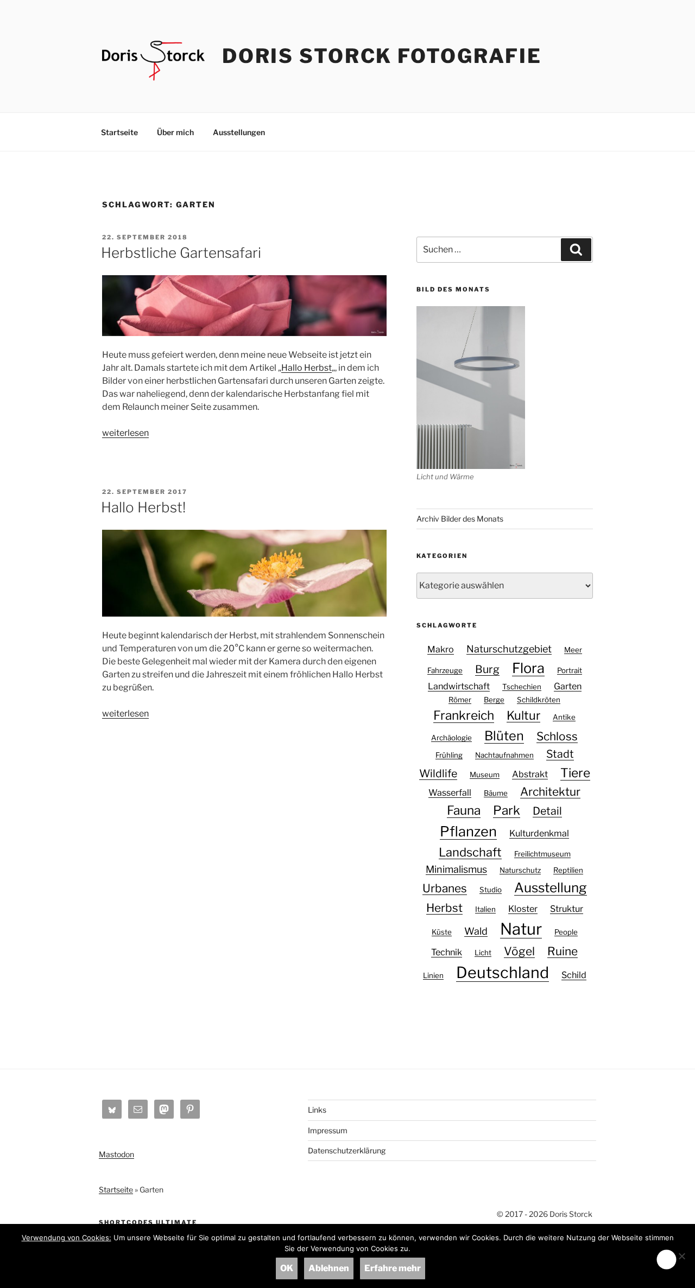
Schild (573, 974)
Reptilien (568, 870)
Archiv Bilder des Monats (459, 518)
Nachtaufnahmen (504, 755)
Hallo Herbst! (143, 507)
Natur (521, 928)
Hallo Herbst (306, 368)
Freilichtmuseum (542, 853)
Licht (483, 952)
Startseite (119, 132)
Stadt (560, 753)
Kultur (523, 715)
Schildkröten (538, 699)
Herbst (444, 908)
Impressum (328, 1130)
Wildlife (438, 773)
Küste (442, 932)
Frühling (449, 755)
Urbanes (444, 888)
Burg (487, 669)
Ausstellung (550, 888)
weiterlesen (125, 433)
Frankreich (463, 715)
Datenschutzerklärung (347, 1150)
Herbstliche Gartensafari (181, 252)
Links (317, 1109)
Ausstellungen (239, 132)
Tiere (575, 773)
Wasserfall (449, 792)
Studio (490, 889)
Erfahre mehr (392, 1268)
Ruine (562, 951)
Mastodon (116, 1154)
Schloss (557, 736)
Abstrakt (530, 774)
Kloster (523, 908)
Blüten (504, 736)
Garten (568, 686)
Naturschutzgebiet (509, 649)
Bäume (496, 793)
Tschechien (521, 686)
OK (286, 1268)
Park (506, 810)
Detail (547, 810)
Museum (485, 774)
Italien (485, 909)
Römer (459, 699)
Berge (494, 699)
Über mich (175, 132)
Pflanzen (468, 831)
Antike (564, 717)
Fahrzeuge (445, 670)
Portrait (569, 670)
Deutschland (502, 972)
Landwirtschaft (459, 686)
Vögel (519, 951)
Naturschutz (520, 870)
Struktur (566, 908)
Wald (476, 931)
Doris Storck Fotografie (382, 56)
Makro (440, 649)
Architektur (550, 791)
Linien (433, 975)
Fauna (464, 810)
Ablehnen (328, 1268)
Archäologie (451, 737)
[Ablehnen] (681, 1256)
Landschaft (470, 852)
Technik (446, 952)
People (566, 932)
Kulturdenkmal (539, 833)
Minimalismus (456, 869)
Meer (573, 649)
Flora (528, 667)
